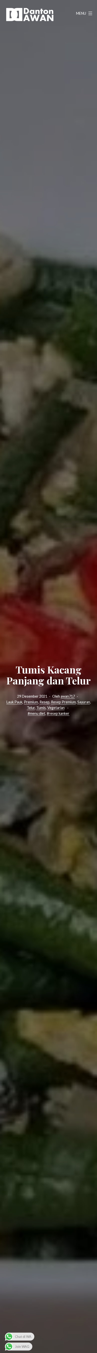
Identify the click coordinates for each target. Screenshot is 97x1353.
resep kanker (59, 713)
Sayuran (83, 702)
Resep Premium (63, 702)
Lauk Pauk (14, 702)
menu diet (37, 713)
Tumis (41, 708)
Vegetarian (56, 708)
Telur (31, 708)
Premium (31, 702)
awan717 (68, 696)
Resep (44, 702)
